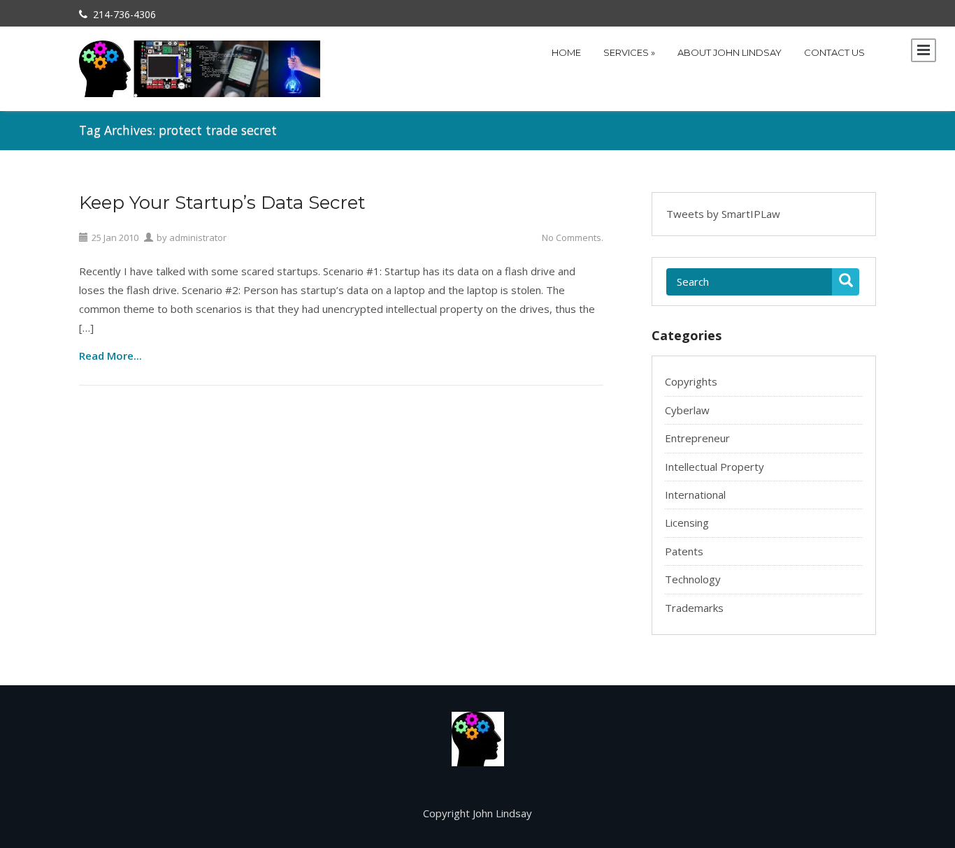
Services (629, 52)
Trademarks (694, 608)
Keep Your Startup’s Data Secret (222, 203)
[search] (845, 281)
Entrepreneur (697, 438)
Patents (684, 551)
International (695, 495)
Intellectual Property (714, 467)
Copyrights (691, 381)
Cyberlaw (687, 410)
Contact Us (834, 52)
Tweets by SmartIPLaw (723, 214)
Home (566, 52)
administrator (198, 237)
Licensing (687, 522)
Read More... (110, 355)
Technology (693, 579)
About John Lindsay (729, 52)
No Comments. (572, 237)
